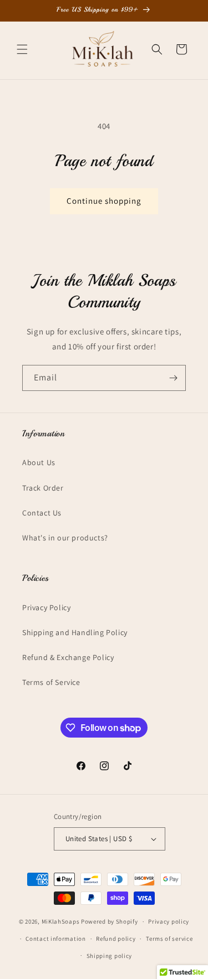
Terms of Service (51, 682)
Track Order (43, 488)
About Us (38, 462)
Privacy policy (168, 921)
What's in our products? (65, 538)
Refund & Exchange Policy (68, 657)
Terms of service (169, 938)
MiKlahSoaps (61, 921)
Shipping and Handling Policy (75, 632)
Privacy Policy (46, 607)
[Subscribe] (173, 378)
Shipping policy (110, 956)
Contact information (55, 938)
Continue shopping (104, 200)
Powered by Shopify (109, 921)
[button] (22, 49)
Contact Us (42, 513)
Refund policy (115, 938)
